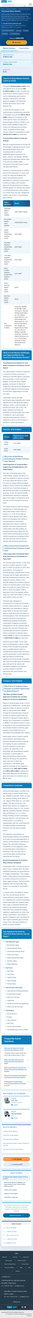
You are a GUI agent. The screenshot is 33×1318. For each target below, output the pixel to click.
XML (29, 1267)
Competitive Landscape (11, 1197)
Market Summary (9, 48)
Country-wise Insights (10, 1190)
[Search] (24, 6)
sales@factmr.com (11, 1243)
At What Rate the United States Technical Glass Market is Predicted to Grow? (15, 1083)
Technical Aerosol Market (11, 1139)
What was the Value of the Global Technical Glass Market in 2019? (14, 1049)
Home (2, 9)
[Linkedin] (22, 1307)
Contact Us (26, 1257)
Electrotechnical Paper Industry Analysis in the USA (16, 1144)
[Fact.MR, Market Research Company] (6, 1)
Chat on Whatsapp (11, 1228)
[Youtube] (25, 1307)
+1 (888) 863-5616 (11, 1239)
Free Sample (18, 1159)
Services (15, 1257)
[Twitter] (20, 1307)
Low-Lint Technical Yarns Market (13, 1149)
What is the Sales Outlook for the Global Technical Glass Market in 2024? (14, 1061)
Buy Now (18, 42)
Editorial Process (15, 1215)
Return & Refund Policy (10, 1264)
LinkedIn (15, 1105)
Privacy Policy (25, 1264)
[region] (16, 273)
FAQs (21, 1267)
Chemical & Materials (11, 9)
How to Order (8, 1260)
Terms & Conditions (9, 1267)
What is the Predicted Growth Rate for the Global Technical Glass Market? (15, 1076)
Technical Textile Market (10, 1135)
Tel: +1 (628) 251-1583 (7, 1285)
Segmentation (24, 48)
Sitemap (18, 1271)
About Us (4, 1257)
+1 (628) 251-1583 (11, 1231)
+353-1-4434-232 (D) (12, 1235)
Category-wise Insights (11, 1193)
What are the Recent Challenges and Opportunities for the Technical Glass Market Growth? (15, 1184)
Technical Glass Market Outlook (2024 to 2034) (16, 1177)
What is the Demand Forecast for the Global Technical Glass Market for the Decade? (15, 1069)
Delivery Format (22, 1260)
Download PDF (18, 1164)
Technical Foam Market (10, 1131)
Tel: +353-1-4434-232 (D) (10, 1296)
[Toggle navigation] (30, 4)
